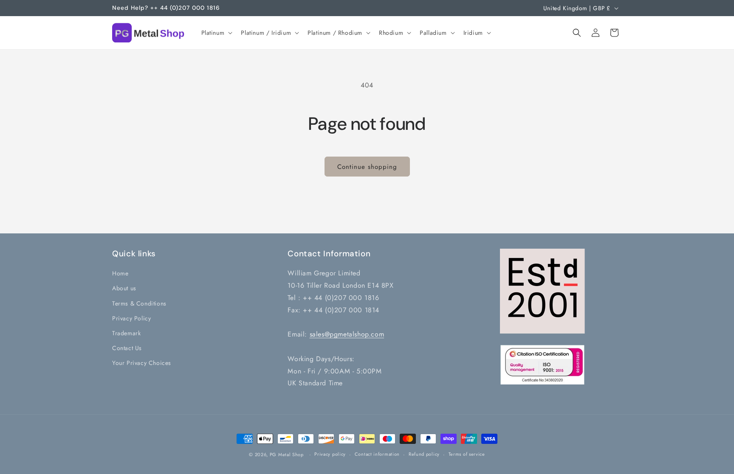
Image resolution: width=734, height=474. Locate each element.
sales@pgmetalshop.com (347, 334)
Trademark (126, 333)
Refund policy (424, 454)
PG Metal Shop (287, 454)
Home (120, 273)
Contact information (377, 454)
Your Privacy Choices (141, 363)
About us (124, 288)
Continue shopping (367, 166)
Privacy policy (330, 454)
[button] (216, 33)
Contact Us (127, 348)
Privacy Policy (131, 318)
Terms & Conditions (139, 303)
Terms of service (467, 454)
